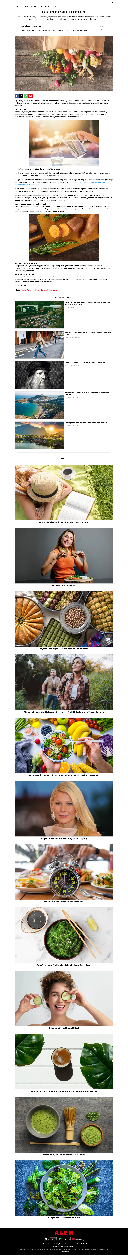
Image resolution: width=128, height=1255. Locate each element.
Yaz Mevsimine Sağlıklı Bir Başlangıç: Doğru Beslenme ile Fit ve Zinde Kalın (64, 719)
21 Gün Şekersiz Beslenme (64, 529)
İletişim (45, 1244)
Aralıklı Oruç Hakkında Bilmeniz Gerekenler (64, 845)
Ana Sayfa (18, 7)
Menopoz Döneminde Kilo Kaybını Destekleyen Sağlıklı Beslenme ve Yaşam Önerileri (64, 655)
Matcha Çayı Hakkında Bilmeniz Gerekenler (64, 1098)
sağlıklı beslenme (50, 290)
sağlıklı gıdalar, (38, 290)
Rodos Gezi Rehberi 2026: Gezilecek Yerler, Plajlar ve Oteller (35, 392)
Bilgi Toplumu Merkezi (63, 1244)
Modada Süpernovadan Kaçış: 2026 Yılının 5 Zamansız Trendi (36, 332)
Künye (40, 1244)
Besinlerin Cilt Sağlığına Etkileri (64, 972)
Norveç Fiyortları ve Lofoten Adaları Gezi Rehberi (31, 422)
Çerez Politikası (75, 1244)
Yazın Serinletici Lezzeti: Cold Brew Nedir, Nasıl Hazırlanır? (64, 466)
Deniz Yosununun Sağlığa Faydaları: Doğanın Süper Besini (64, 908)
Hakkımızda (52, 1244)
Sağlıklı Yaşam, (26, 290)
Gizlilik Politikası (85, 1244)
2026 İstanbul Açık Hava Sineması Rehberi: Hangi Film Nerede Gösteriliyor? (40, 302)
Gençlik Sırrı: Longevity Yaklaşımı (64, 1161)
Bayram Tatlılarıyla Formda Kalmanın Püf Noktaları (64, 592)
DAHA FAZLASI (64, 459)
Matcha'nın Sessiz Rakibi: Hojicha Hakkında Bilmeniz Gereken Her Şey (64, 1035)
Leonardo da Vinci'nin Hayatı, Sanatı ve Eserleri (31, 362)
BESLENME (26, 7)
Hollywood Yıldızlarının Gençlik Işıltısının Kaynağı (64, 782)
